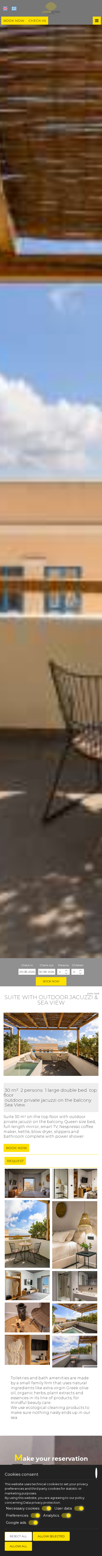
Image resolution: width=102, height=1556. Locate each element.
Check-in (37, 20)
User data (63, 1508)
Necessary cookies (22, 1508)
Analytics (51, 1515)
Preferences (17, 1515)
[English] (5, 8)
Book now (13, 20)
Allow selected (51, 1536)
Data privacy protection (41, 1502)
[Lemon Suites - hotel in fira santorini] (51, 8)
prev (90, 993)
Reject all (18, 1536)
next (97, 993)
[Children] (77, 972)
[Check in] (27, 972)
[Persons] (63, 972)
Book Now (51, 981)
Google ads (16, 1522)
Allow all (18, 1546)
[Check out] (46, 972)
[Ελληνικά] (14, 8)
